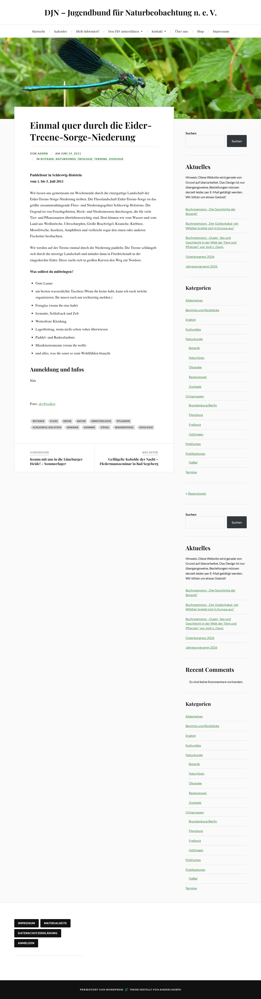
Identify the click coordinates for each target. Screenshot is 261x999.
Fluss (54, 421)
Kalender (60, 31)
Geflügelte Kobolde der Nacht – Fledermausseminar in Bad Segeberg (129, 461)
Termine (100, 159)
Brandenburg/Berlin (203, 405)
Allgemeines (194, 300)
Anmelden (26, 943)
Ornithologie (101, 421)
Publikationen (195, 453)
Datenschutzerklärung (38, 933)
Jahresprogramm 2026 (201, 266)
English (191, 319)
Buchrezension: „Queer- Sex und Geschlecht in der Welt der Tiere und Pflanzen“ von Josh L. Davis (211, 242)
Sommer (89, 427)
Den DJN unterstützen (123, 31)
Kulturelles (193, 329)
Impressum (221, 31)
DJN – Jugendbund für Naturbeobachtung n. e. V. (130, 12)
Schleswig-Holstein (47, 427)
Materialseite (55, 923)
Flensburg (196, 415)
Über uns (181, 31)
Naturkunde (66, 159)
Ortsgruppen (195, 396)
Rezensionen (198, 377)
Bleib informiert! (87, 31)
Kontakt (157, 31)
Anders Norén (170, 989)
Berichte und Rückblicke (202, 310)
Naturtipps (196, 358)
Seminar (72, 427)
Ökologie (85, 159)
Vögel (105, 427)
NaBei (193, 462)
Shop (200, 31)
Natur (81, 421)
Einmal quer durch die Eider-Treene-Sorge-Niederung (91, 131)
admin (43, 153)
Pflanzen (123, 421)
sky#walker (47, 403)
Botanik (47, 159)
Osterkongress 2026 (200, 256)
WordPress (114, 989)
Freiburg (195, 424)
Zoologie (116, 159)
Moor (67, 421)
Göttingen (196, 434)
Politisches (193, 444)
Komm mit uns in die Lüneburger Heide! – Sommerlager (56, 461)
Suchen (191, 133)
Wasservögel (124, 427)
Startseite (38, 31)
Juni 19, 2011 (71, 153)
